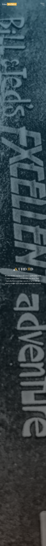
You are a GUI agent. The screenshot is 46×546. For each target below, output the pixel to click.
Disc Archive (9, 4)
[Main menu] (42, 4)
